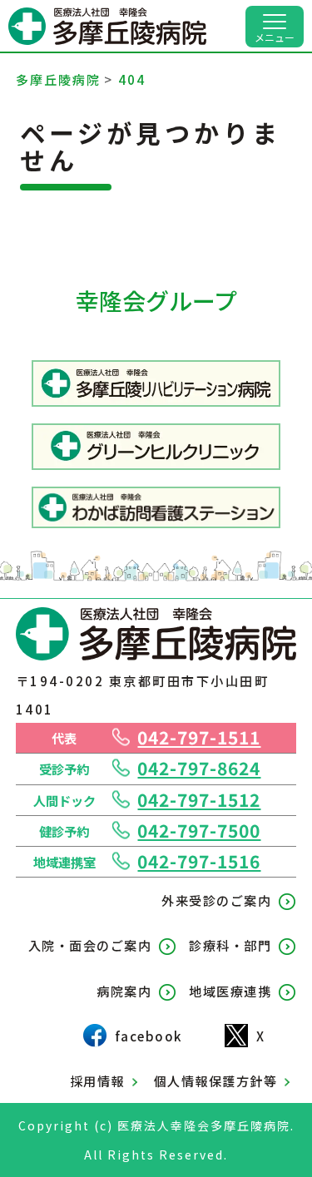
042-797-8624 (198, 767)
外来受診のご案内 (216, 900)
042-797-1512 (198, 799)
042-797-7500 (198, 830)
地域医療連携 (230, 991)
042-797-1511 (198, 736)
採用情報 (97, 1080)
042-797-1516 (198, 860)
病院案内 (124, 991)
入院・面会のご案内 (90, 945)
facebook (149, 1035)
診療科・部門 (230, 945)
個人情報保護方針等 (216, 1080)
